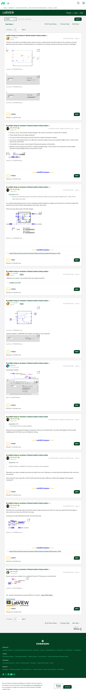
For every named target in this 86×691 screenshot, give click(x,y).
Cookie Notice (37, 685)
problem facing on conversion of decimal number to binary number (26, 35)
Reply (77, 114)
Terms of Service (42, 656)
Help (81, 13)
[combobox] (44, 19)
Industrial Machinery (50, 650)
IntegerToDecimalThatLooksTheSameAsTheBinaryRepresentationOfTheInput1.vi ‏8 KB (35, 551)
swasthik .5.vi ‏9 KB (15, 282)
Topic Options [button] (9, 24)
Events (51, 663)
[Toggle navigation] (11, 3)
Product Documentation (15, 669)
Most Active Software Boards (37, 8)
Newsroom (33, 663)
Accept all (67, 686)
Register (68, 13)
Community (11, 8)
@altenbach (12, 194)
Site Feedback (60, 669)
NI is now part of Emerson (9, 663)
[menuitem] (78, 3)
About (17, 663)
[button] (23, 58)
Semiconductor (68, 650)
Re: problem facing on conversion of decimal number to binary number (27, 125)
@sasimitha (12, 424)
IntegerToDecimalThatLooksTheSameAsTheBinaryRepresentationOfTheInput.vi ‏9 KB (34, 253)
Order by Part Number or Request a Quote (58, 656)
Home (5, 8)
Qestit (42, 595)
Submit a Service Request (50, 669)
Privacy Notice (27, 685)
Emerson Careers (25, 663)
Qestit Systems (10, 599)
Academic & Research (8, 650)
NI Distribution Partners (8, 656)
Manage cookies (58, 685)
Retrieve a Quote (33, 656)
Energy (42, 650)
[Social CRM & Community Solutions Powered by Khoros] (77, 628)
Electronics (36, 650)
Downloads (5, 669)
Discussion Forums (21, 8)
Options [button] (77, 38)
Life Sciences (60, 650)
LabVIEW (50, 8)
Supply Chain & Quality (43, 663)
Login (75, 13)
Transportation (77, 650)
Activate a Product (37, 669)
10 (11, 612)
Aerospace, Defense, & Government (23, 650)
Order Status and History (21, 656)
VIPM (46, 595)
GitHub (50, 595)
